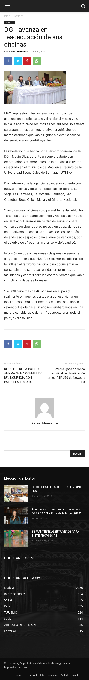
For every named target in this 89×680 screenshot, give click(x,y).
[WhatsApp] (37, 61)
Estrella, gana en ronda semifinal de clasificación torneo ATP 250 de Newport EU (65, 375)
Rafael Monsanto (18, 51)
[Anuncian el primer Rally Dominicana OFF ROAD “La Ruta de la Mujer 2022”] (16, 515)
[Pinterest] (27, 61)
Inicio (7, 16)
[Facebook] (8, 61)
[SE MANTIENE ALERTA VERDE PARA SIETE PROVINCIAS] (16, 538)
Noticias (18, 16)
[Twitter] (18, 61)
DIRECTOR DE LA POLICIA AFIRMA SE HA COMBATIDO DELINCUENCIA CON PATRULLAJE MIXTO (23, 375)
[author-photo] (44, 417)
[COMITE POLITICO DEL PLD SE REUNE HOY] (16, 493)
